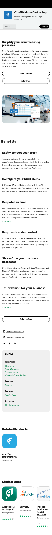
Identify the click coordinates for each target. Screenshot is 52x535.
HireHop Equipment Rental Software (43, 511)
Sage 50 (8, 385)
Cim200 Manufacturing (9, 455)
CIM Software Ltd (12, 405)
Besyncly (24, 507)
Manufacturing (11, 372)
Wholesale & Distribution (15, 375)
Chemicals (9, 366)
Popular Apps (10, 395)
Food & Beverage (12, 369)
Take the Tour (26, 73)
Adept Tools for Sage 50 (8, 508)
